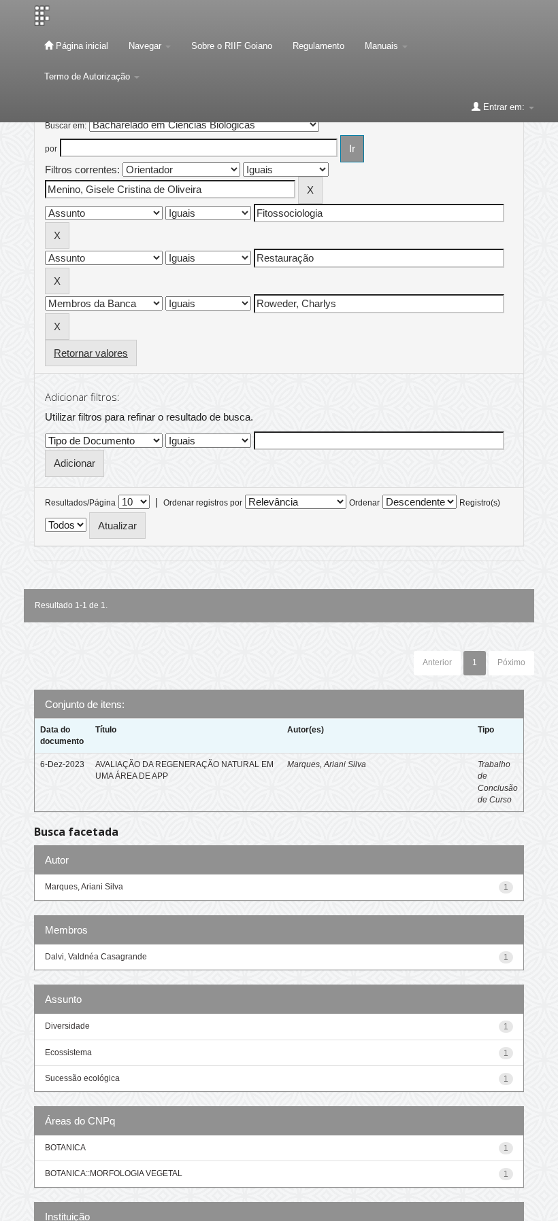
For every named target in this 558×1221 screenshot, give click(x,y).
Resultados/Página (80, 503)
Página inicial (80, 46)
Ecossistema (68, 1052)
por (51, 149)
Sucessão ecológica (82, 1078)
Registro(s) (479, 503)
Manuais (383, 46)
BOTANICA (65, 1147)
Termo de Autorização (88, 76)
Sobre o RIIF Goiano (231, 46)
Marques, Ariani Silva (326, 764)
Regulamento (318, 46)
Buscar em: (65, 125)
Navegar (146, 46)
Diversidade (67, 1026)
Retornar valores (91, 353)
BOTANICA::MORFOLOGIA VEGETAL (113, 1173)
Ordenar (364, 503)
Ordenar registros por (202, 503)
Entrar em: (503, 107)
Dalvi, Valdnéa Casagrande (96, 956)
